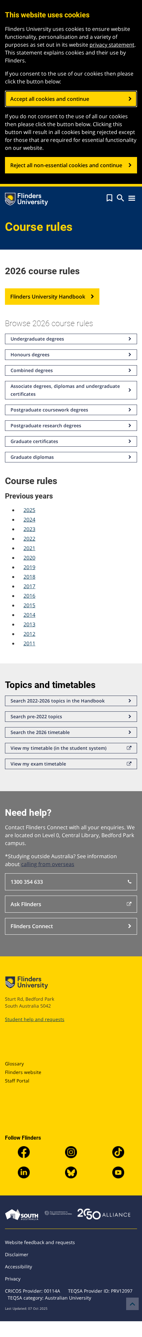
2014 (29, 614)
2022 (29, 538)
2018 (29, 576)
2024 (29, 519)
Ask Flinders (26, 904)
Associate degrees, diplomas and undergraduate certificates (65, 390)
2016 (29, 595)
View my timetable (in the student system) (58, 748)
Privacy (12, 1279)
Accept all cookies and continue (49, 98)
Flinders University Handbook (47, 296)
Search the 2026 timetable (40, 732)
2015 (29, 605)
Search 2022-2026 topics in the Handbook (58, 701)
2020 (29, 557)
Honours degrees (30, 354)
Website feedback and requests (40, 1242)
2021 (29, 548)
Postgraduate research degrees (46, 425)
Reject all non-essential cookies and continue (66, 165)
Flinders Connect (32, 926)
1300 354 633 (27, 881)
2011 (29, 643)
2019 (29, 567)
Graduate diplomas (32, 457)
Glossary (14, 1063)
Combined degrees (32, 370)
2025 (29, 510)
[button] (109, 198)
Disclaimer (16, 1254)
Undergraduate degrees (37, 339)
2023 (29, 529)
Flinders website (23, 1072)
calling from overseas (47, 864)
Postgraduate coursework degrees (49, 410)
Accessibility (18, 1266)
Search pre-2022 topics (36, 716)
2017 (29, 586)
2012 (29, 633)
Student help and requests (34, 1019)
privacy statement (111, 44)
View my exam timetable (38, 764)
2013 (29, 624)
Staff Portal (17, 1081)
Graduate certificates (34, 441)
